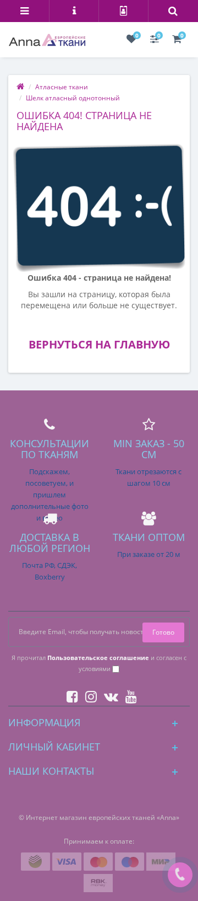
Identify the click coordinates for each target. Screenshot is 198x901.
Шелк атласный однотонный (73, 98)
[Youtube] (128, 694)
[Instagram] (88, 694)
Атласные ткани (61, 87)
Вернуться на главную (99, 344)
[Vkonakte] (108, 694)
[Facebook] (69, 694)
